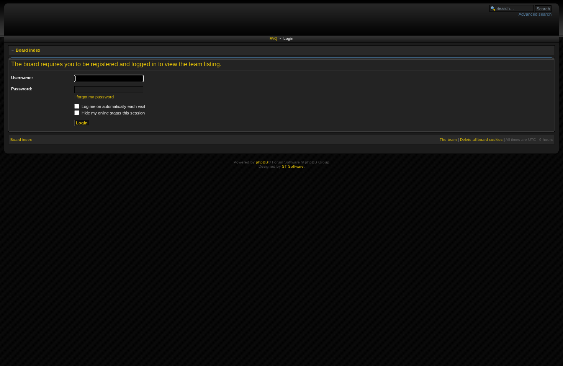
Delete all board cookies (481, 139)
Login (288, 38)
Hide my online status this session (112, 113)
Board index (28, 50)
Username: (22, 77)
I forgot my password (94, 97)
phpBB (262, 162)
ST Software (293, 166)
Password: (22, 89)
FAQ (273, 38)
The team (448, 139)
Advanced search (535, 14)
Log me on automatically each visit (112, 106)
